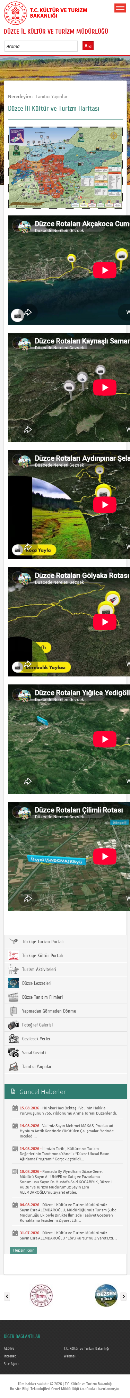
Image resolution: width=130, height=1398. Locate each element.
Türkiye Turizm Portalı (42, 942)
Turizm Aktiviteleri (38, 969)
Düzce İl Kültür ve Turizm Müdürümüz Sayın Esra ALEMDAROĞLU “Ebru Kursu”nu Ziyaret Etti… (68, 1235)
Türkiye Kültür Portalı (42, 955)
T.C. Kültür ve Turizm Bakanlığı (86, 1349)
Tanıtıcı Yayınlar (51, 96)
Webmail (70, 1356)
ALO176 (9, 1349)
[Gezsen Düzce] (106, 1295)
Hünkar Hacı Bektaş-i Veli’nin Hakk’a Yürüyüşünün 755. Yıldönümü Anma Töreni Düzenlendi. (68, 1110)
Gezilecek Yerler (36, 1039)
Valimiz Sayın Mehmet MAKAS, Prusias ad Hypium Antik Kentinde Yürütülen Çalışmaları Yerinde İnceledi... (67, 1131)
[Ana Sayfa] (45, 11)
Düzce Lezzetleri (36, 983)
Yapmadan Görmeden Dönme (48, 1011)
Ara (88, 46)
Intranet (10, 1356)
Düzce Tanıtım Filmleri (42, 997)
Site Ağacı (11, 1364)
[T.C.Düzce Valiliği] (41, 1295)
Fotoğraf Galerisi (37, 1025)
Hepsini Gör (23, 1250)
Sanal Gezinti (33, 1053)
